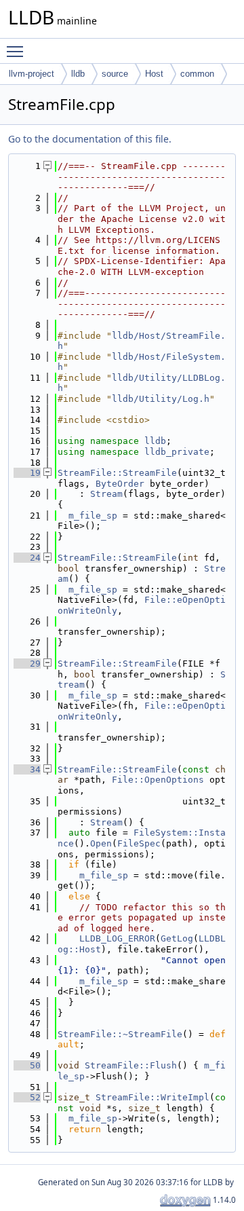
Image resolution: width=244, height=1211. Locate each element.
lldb (78, 74)
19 (27, 473)
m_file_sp (92, 515)
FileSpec (139, 843)
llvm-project (31, 74)
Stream (106, 494)
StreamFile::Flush (131, 1065)
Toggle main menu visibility (17, 51)
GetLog (177, 938)
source (115, 74)
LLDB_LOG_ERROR (117, 938)
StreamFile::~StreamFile (120, 1034)
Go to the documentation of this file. (89, 138)
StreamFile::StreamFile (117, 473)
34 (27, 769)
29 (27, 663)
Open (101, 843)
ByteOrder (120, 484)
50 (27, 1065)
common (197, 74)
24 (27, 558)
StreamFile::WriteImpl (152, 1097)
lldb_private (176, 452)
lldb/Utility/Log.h (160, 399)
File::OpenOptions (158, 780)
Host (154, 74)
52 (27, 1097)
